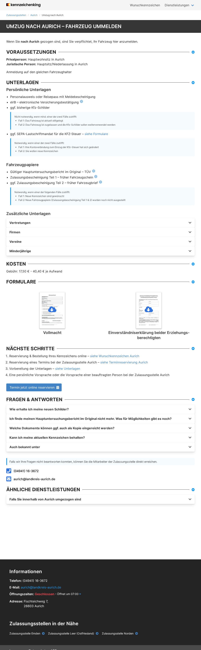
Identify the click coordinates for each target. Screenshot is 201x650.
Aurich (33, 15)
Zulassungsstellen (16, 15)
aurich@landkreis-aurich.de (34, 479)
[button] (100, 222)
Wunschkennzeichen (145, 5)
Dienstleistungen (177, 5)
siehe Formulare (96, 134)
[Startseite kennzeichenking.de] (23, 5)
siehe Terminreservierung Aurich (124, 362)
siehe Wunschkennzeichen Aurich (114, 356)
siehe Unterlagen (67, 369)
